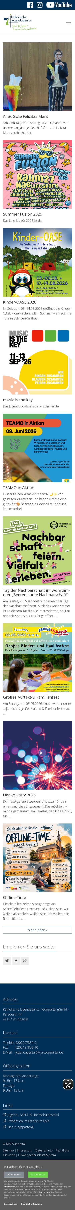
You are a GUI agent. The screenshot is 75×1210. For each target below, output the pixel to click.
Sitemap (8, 1150)
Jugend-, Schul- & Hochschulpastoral (33, 1115)
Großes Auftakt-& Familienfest (31, 697)
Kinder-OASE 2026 (19, 302)
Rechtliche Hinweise (31, 1203)
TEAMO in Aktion (18, 487)
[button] (7, 961)
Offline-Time (14, 897)
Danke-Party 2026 (19, 795)
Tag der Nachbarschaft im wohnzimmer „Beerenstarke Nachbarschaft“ (36, 592)
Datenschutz (43, 1150)
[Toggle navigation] (68, 24)
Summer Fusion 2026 (22, 214)
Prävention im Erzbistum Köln (28, 1121)
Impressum (24, 1150)
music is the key (18, 399)
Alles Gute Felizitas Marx (25, 116)
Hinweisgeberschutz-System (37, 1155)
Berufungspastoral (21, 1127)
